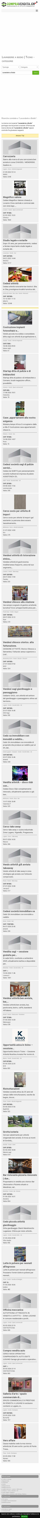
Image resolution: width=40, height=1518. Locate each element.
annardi (5, 759)
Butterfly (6, 1418)
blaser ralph (7, 348)
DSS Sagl (6, 713)
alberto (5, 301)
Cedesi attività (10, 283)
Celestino (6, 395)
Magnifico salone (12, 197)
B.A (4, 533)
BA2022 (5, 261)
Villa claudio (7, 1240)
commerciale (7, 488)
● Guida (3, 1484)
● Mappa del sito (5, 1486)
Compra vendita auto (14, 1350)
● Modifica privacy (6, 1502)
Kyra (4, 619)
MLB (4, 666)
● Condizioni (4, 1482)
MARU (5, 174)
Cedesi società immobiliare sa (19, 911)
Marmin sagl (7, 1152)
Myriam (5, 1458)
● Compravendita (5, 1510)
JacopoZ (6, 888)
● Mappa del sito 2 (6, 1487)
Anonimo (6, 1199)
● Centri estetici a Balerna (7, 1492)
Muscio (5, 842)
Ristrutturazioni (11, 1088)
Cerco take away (12, 826)
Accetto (24, 1516)
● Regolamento (5, 1481)
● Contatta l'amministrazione (8, 1500)
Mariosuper (7, 1022)
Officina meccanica (13, 1310)
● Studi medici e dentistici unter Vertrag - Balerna (13, 1494)
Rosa (4, 442)
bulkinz (5, 1287)
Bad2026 (6, 1109)
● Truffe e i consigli (6, 1479)
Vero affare (9, 1440)
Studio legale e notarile (15, 240)
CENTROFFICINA (9, 1328)
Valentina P (7, 804)
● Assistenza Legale (6, 1509)
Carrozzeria (9, 156)
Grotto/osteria (10, 1132)
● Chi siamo (4, 1499)
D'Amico (6, 218)
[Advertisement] (20, 35)
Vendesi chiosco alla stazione (18, 602)
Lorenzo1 (6, 975)
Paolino (5, 579)
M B (4, 1066)
